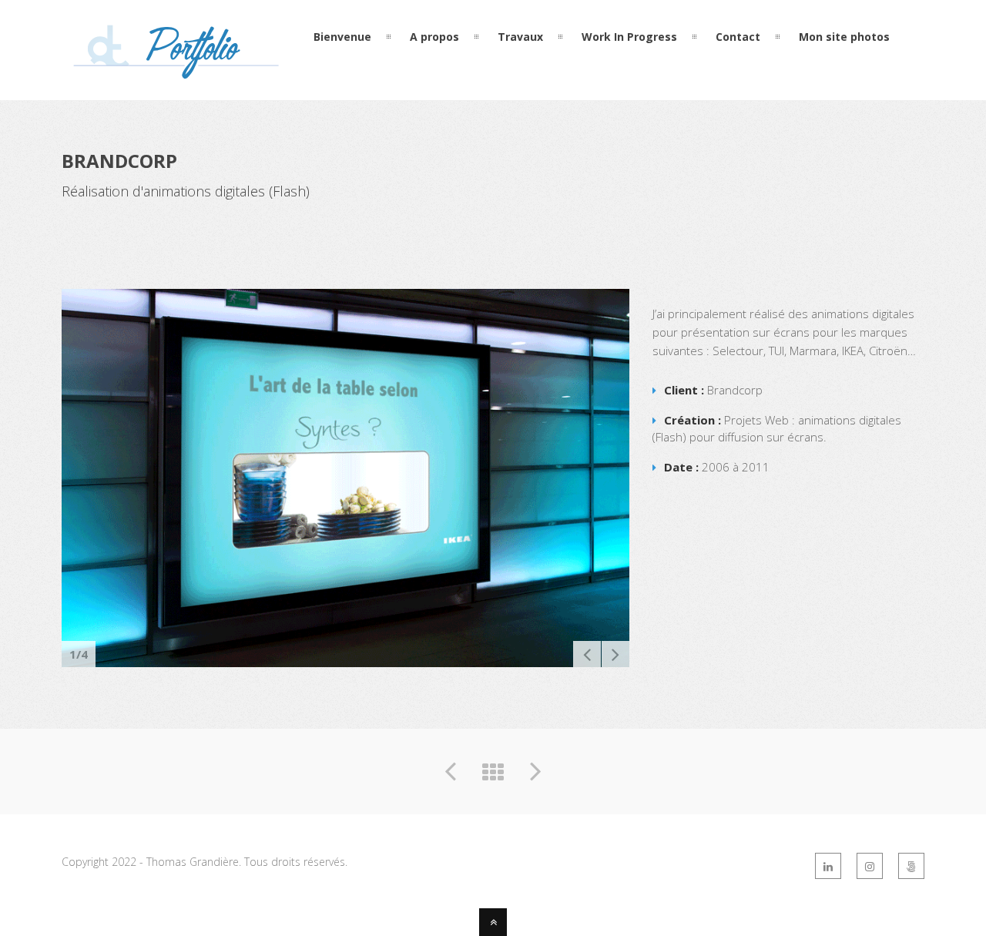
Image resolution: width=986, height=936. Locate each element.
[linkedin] (828, 866)
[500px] (911, 866)
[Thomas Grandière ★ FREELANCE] (177, 71)
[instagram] (870, 866)
